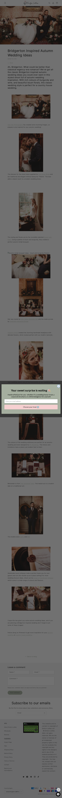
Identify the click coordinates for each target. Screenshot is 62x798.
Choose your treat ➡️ (31, 407)
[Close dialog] (58, 386)
